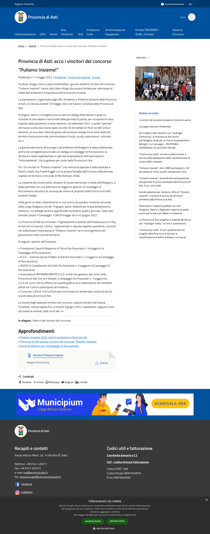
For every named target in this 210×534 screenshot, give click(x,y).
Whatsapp (54, 382)
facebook (26, 484)
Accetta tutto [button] (93, 521)
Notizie (32, 46)
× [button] (206, 500)
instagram (27, 492)
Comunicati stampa (79, 77)
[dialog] (105, 515)
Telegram (69, 382)
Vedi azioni (141, 57)
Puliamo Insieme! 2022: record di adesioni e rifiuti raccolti (53, 337)
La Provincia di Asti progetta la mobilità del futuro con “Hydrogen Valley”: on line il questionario (165, 221)
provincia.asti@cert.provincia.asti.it (40, 477)
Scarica (104, 362)
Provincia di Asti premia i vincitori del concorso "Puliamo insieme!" (58, 342)
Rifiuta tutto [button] (117, 521)
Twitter (40, 382)
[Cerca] (191, 17)
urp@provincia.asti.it (35, 472)
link (134, 515)
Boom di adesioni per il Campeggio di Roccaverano (49, 346)
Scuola (96, 77)
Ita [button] (190, 4)
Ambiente (60, 77)
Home (21, 46)
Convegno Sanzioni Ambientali (155, 126)
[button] (105, 528)
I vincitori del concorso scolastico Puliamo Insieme (165, 120)
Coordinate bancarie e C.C (122, 455)
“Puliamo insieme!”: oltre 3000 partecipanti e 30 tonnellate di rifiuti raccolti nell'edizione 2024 (164, 170)
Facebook (27, 382)
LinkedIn (83, 382)
